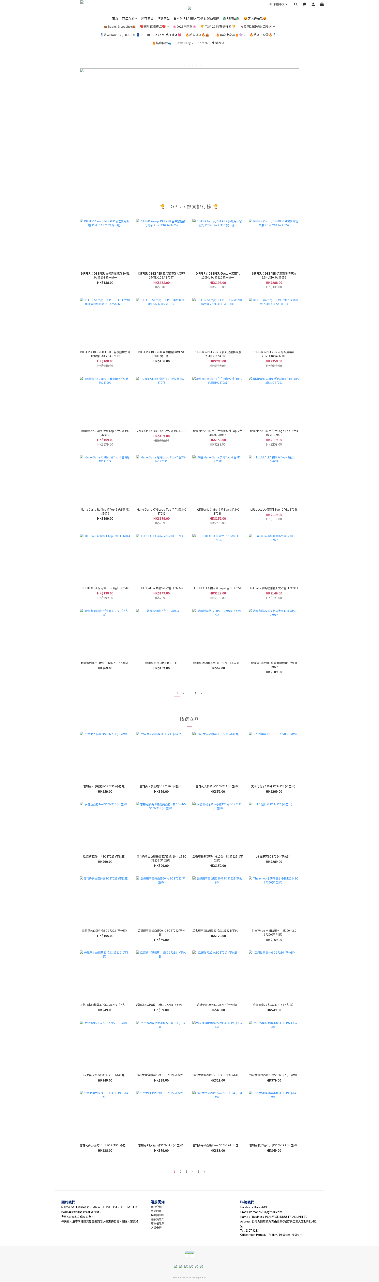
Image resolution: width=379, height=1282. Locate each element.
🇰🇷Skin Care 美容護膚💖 (164, 35)
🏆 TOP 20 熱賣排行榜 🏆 (218, 26)
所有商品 (147, 18)
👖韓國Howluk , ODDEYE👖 (120, 35)
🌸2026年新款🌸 (184, 26)
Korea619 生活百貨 (211, 43)
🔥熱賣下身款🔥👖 (263, 35)
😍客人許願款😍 (255, 18)
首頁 (115, 18)
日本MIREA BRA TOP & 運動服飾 (196, 18)
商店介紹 (128, 18)
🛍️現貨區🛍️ (231, 18)
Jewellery (183, 43)
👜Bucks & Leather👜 (120, 26)
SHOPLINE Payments (195, 1277)
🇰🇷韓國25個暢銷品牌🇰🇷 (256, 26)
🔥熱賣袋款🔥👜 (197, 35)
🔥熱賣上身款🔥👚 (229, 35)
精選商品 (164, 18)
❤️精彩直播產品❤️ (153, 26)
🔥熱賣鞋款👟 (162, 43)
